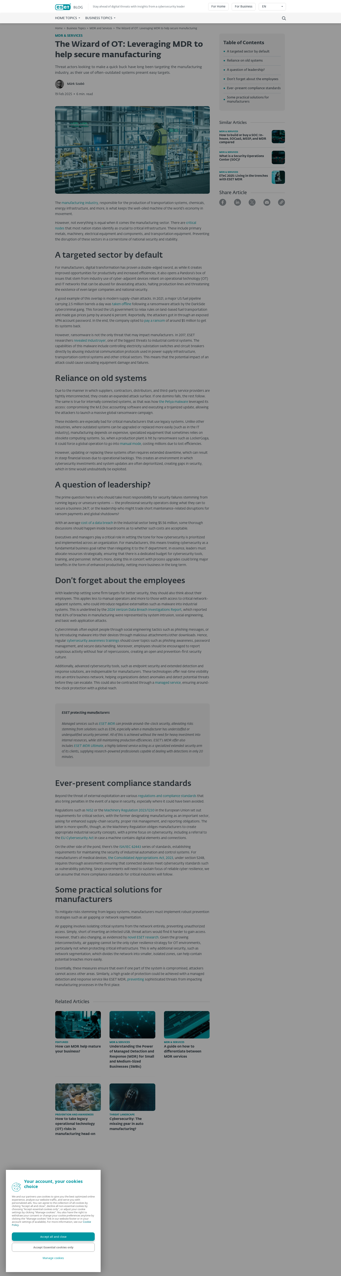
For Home (218, 6)
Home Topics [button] (66, 18)
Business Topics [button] (99, 18)
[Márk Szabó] (61, 84)
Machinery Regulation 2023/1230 (129, 810)
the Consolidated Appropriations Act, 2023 (140, 858)
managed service (168, 683)
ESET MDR (107, 724)
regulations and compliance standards (167, 796)
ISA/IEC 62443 (130, 847)
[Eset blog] (71, 6)
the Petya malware (173, 402)
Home (59, 28)
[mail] (266, 202)
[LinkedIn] (237, 202)
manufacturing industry (80, 203)
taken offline (121, 304)
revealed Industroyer (90, 340)
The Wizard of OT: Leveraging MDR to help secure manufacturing (156, 28)
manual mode (130, 444)
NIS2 (89, 810)
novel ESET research (143, 937)
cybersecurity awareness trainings (93, 641)
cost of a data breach (97, 523)
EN (264, 6)
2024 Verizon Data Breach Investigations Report (144, 610)
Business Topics (76, 28)
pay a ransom (154, 321)
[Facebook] (222, 202)
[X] (252, 202)
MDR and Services (101, 28)
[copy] (281, 202)
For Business (243, 6)
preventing (135, 979)
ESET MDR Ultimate (88, 746)
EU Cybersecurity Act (77, 838)
